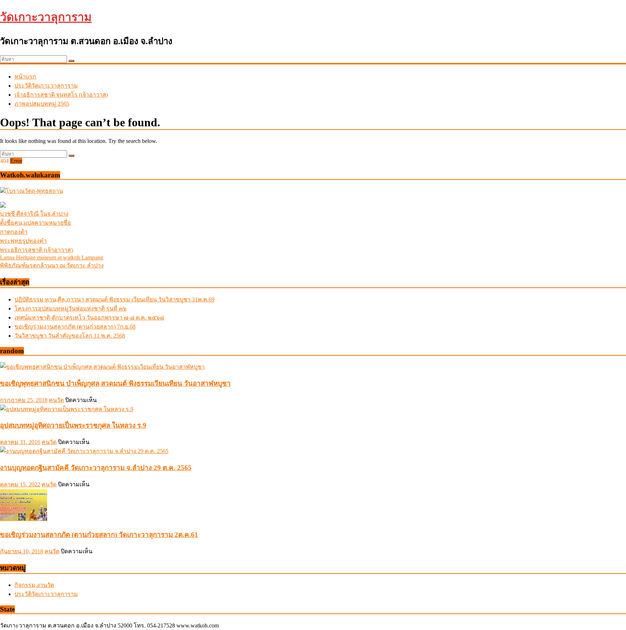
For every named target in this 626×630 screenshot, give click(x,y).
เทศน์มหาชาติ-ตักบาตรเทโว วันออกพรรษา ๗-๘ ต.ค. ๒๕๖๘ (89, 317)
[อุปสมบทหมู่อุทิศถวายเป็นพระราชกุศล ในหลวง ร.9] (66, 409)
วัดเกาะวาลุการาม (46, 17)
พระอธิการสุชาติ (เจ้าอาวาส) (36, 250)
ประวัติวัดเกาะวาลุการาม (46, 86)
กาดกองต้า (14, 232)
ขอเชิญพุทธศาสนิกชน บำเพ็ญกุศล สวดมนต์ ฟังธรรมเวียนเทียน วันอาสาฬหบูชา (115, 383)
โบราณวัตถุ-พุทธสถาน (34, 191)
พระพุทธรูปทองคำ (23, 241)
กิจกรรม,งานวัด (34, 585)
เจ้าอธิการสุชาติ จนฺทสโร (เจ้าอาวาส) (61, 95)
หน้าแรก (25, 76)
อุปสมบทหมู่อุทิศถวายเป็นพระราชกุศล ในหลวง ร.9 (73, 425)
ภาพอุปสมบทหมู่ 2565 (41, 104)
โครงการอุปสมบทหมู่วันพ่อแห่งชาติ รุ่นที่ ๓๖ (70, 308)
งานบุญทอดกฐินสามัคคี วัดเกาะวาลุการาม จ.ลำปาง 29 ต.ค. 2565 (96, 468)
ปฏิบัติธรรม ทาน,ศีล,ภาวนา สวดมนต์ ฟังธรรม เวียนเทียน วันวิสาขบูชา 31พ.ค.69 (114, 299)
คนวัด (56, 400)
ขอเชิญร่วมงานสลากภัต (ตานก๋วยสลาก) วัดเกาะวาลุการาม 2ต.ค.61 (99, 534)
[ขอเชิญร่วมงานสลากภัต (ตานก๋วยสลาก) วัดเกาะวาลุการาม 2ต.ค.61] (23, 519)
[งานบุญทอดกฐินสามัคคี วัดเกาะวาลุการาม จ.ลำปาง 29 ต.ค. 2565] (84, 451)
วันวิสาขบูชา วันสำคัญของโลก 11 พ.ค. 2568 (69, 336)
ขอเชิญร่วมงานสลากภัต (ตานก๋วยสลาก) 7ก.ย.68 (74, 327)
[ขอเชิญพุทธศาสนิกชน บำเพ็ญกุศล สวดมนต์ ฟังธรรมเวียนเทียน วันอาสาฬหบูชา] (102, 367)
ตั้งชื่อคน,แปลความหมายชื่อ (35, 223)
